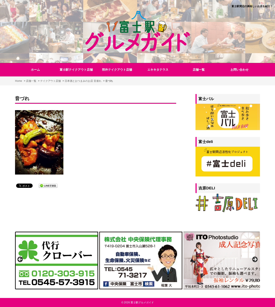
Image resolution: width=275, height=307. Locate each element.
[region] (137, 260)
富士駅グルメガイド (142, 302)
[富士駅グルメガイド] (137, 31)
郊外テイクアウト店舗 (117, 69)
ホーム (35, 69)
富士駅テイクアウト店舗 (76, 69)
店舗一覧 (199, 69)
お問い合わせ (240, 69)
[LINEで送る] (48, 185)
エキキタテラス (157, 69)
